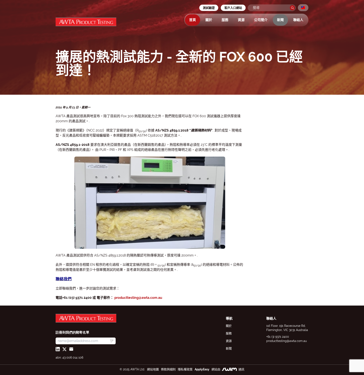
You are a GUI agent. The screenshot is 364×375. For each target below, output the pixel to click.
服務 (225, 20)
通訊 (241, 369)
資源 (241, 20)
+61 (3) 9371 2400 (277, 336)
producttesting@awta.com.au (138, 298)
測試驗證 (209, 7)
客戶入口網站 (233, 7)
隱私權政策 (185, 369)
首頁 (192, 20)
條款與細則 (168, 369)
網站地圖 (153, 369)
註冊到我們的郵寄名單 (72, 332)
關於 (208, 20)
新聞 (280, 20)
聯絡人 (298, 20)
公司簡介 (261, 20)
